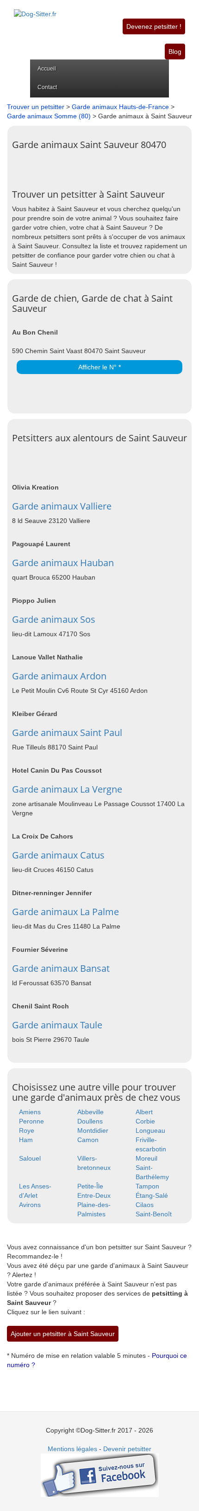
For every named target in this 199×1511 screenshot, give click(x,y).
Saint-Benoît (154, 1214)
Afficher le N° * (99, 367)
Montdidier (92, 1130)
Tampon (147, 1186)
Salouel (30, 1158)
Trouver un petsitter (35, 106)
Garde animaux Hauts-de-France (120, 106)
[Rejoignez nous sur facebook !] (100, 1475)
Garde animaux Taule (57, 1025)
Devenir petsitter (127, 1449)
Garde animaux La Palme (65, 911)
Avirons (30, 1204)
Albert (144, 1112)
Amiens (30, 1112)
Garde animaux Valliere (62, 506)
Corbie (145, 1121)
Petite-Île (90, 1186)
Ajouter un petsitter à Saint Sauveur (63, 1333)
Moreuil (146, 1158)
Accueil (46, 68)
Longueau (150, 1130)
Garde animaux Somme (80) (49, 116)
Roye (26, 1130)
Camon (88, 1139)
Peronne (31, 1121)
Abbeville (90, 1112)
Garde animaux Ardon (59, 676)
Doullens (90, 1121)
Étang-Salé (152, 1195)
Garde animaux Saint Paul (67, 732)
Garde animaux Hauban (63, 562)
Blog (174, 51)
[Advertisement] (105, 166)
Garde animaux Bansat (61, 968)
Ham (26, 1139)
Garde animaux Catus (58, 855)
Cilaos (145, 1204)
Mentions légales (72, 1449)
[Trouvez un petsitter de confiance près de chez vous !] (35, 9)
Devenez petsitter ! (153, 26)
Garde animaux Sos (53, 619)
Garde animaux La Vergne (67, 789)
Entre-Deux (94, 1195)
